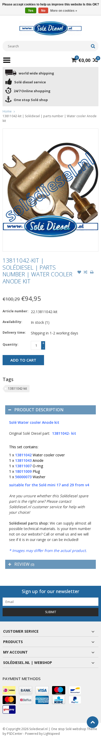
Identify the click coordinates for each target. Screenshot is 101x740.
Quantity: (10, 344)
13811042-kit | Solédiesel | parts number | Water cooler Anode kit (50, 118)
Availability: (12, 322)
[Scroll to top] (92, 722)
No (43, 11)
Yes (30, 11)
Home (7, 111)
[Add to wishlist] (79, 272)
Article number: (15, 311)
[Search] (92, 46)
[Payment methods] (9, 690)
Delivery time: (14, 332)
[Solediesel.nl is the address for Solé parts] (50, 28)
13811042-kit (17, 388)
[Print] (91, 272)
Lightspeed (52, 733)
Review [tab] (24, 564)
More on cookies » (63, 11)
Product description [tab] (38, 410)
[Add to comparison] (85, 272)
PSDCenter (15, 733)
